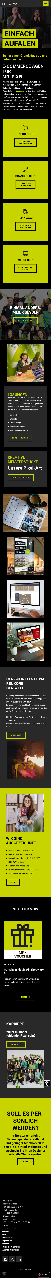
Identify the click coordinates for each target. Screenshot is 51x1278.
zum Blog (25, 997)
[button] (46, 3)
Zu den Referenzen (20, 478)
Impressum (7, 1240)
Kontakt (25, 1162)
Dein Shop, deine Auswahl (25, 142)
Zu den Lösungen (20, 438)
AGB (4, 1234)
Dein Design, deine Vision (25, 184)
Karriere (5, 1243)
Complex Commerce (11, 1246)
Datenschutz (7, 1237)
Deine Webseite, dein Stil (25, 268)
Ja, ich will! (16, 1044)
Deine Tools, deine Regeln (26, 226)
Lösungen (20, 91)
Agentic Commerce (10, 1249)
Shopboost (16, 735)
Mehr (12, 882)
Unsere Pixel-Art (25, 321)
